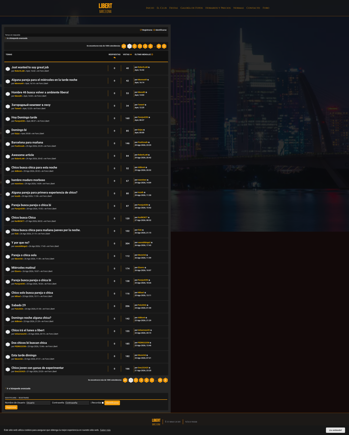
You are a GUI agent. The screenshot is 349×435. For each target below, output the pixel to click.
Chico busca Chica (23, 217)
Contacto (253, 8)
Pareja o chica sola (24, 255)
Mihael (18, 296)
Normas (238, 8)
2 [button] (134, 46)
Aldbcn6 (18, 171)
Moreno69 (19, 83)
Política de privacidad (191, 422)
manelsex (19, 184)
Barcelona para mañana (27, 142)
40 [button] (159, 46)
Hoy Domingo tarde (24, 117)
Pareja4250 (20, 121)
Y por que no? (20, 242)
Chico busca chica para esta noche (34, 167)
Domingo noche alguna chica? (31, 317)
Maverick (19, 259)
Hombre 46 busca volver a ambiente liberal (40, 92)
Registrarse (24, 398)
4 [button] (145, 46)
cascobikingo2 (21, 246)
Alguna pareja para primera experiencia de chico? (44, 192)
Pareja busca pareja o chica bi (31, 205)
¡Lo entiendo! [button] (335, 430)
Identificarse (10, 398)
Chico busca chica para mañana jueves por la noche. (46, 230)
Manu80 (18, 96)
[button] (124, 46)
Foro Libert (44, 71)
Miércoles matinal (23, 267)
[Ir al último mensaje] (149, 67)
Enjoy (17, 133)
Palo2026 (19, 309)
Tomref (18, 108)
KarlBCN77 (19, 221)
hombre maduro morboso (28, 180)
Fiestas (173, 8)
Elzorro (18, 271)
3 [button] (139, 46)
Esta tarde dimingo (23, 355)
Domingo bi (19, 130)
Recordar (97, 402)
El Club (162, 8)
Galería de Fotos (191, 8)
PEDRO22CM (20, 346)
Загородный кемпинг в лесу (30, 105)
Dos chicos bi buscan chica (29, 342)
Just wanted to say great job (30, 67)
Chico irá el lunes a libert (27, 330)
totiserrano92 (21, 334)
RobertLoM (19, 71)
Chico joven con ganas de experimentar (37, 368)
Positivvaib (19, 146)
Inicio (150, 8)
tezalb (17, 196)
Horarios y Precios (218, 8)
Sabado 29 (18, 305)
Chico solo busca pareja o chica (32, 292)
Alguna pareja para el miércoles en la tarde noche (44, 80)
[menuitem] (160, 30)
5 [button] (150, 46)
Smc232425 (20, 371)
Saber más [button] (105, 430)
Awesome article (22, 155)
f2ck (16, 234)
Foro (266, 8)
